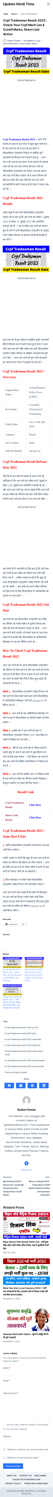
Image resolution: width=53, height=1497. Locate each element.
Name (6, 1368)
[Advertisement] (26, 109)
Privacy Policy (13, 1483)
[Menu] (48, 4)
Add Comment (10, 1393)
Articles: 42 (27, 1170)
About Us (11, 1475)
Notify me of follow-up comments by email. (28, 1449)
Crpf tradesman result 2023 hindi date (23, 1039)
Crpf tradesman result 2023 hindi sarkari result (24, 1053)
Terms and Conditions (36, 1483)
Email (6, 1380)
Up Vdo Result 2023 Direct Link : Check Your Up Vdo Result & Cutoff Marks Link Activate (12, 975)
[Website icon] (26, 1163)
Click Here (35, 804)
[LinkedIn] (44, 1085)
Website (7, 1436)
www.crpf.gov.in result (16, 1072)
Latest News (25, 44)
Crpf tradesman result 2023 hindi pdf (22, 1045)
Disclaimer (40, 1475)
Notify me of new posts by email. (23, 1457)
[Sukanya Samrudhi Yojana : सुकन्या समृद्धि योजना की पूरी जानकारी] (26, 1317)
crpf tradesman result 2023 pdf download (24, 1060)
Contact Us (25, 1475)
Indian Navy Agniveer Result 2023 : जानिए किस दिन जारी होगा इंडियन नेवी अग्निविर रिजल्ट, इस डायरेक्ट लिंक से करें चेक (12, 1002)
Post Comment (13, 1466)
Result (35, 44)
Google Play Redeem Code (26, 1479)
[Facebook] (9, 1085)
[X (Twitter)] (21, 1085)
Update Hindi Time (18, 4)
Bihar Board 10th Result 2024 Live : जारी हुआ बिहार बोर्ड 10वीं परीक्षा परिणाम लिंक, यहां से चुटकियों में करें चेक (26, 1245)
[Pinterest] (32, 1085)
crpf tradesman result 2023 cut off (21, 1027)
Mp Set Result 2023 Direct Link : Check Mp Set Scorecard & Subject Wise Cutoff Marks (34, 975)
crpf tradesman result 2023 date (20, 1033)
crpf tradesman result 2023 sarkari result (24, 1066)
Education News (10, 44)
